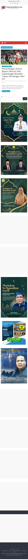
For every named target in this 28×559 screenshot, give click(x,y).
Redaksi (10, 550)
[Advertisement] (14, 26)
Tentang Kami (24, 550)
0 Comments (5, 81)
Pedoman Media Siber (17, 550)
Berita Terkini (4, 66)
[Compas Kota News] (2, 42)
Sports (10, 66)
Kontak (14, 552)
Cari (2, 96)
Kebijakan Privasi (5, 550)
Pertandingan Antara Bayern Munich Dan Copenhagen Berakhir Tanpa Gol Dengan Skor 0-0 (13, 73)
